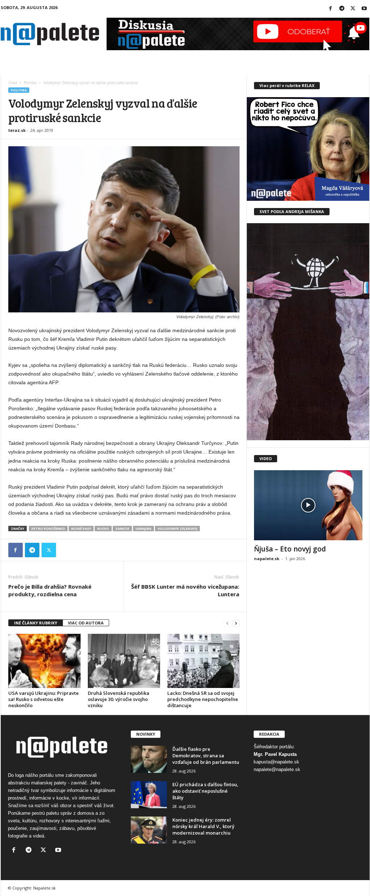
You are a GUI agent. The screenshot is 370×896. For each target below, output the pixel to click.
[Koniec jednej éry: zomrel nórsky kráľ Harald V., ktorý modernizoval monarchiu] (149, 830)
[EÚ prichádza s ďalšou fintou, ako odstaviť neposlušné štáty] (149, 794)
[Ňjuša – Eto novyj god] (308, 505)
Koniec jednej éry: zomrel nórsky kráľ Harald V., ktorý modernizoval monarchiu (203, 826)
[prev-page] (227, 623)
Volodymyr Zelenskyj (177, 528)
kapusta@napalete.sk (276, 762)
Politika (30, 82)
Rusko (103, 528)
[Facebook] (330, 9)
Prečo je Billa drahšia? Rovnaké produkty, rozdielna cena (49, 590)
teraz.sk (17, 130)
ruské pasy (81, 528)
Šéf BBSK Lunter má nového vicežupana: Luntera (185, 590)
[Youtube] (364, 9)
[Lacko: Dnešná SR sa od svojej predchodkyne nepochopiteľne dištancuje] (203, 661)
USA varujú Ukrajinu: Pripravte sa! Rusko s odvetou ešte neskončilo (43, 699)
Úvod (12, 82)
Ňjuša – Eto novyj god (290, 549)
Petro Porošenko (48, 528)
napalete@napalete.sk (277, 769)
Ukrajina (143, 528)
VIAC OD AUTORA (86, 623)
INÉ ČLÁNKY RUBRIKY (35, 623)
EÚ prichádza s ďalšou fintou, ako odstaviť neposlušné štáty (205, 791)
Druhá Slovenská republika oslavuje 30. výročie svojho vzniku (118, 699)
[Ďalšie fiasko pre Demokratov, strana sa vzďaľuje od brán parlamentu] (149, 759)
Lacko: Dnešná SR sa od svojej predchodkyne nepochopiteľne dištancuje (202, 699)
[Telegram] (341, 9)
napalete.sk (266, 558)
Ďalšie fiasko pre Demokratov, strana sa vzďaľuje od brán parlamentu (205, 755)
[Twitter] (353, 9)
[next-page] (236, 623)
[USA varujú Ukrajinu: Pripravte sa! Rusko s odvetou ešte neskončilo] (44, 661)
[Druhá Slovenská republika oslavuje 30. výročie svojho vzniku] (124, 661)
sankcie (122, 528)
